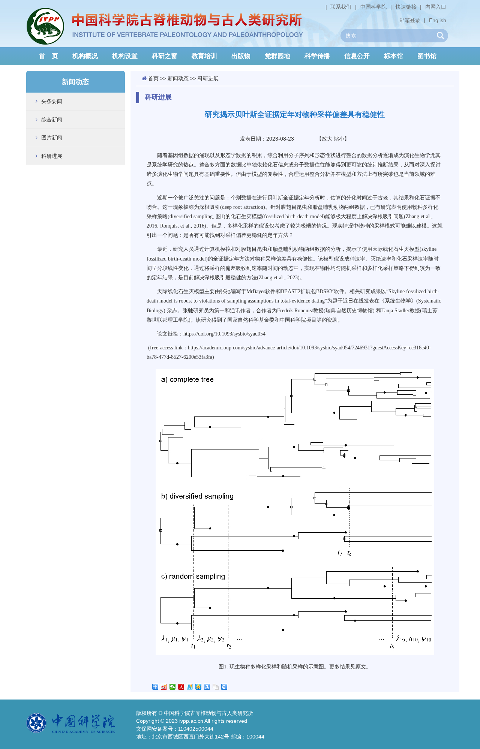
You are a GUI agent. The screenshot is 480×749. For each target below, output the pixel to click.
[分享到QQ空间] (198, 687)
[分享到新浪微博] (164, 687)
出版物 (240, 56)
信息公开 (357, 56)
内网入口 (435, 7)
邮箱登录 (409, 20)
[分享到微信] (173, 687)
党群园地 (277, 56)
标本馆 (393, 56)
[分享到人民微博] (181, 687)
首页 (153, 78)
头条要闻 (51, 101)
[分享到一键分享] (207, 687)
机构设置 (125, 56)
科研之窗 (164, 56)
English (437, 20)
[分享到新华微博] (190, 687)
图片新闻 (51, 138)
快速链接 (406, 7)
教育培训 (204, 56)
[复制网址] (216, 687)
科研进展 (51, 156)
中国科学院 (373, 7)
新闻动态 (178, 78)
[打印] (224, 687)
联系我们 (340, 7)
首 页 (48, 56)
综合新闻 (51, 120)
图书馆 (426, 56)
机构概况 (85, 56)
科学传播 (317, 56)
